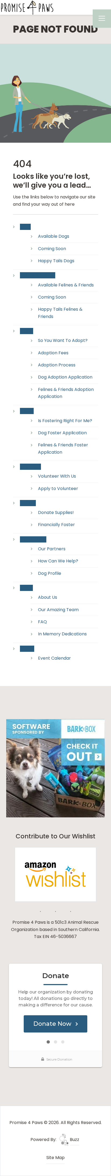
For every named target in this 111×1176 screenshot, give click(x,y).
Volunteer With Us (57, 476)
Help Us (28, 503)
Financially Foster (56, 525)
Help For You (33, 539)
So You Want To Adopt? (63, 340)
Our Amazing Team (58, 610)
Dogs (25, 227)
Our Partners (51, 549)
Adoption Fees (53, 353)
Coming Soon (52, 249)
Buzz (74, 1139)
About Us (47, 597)
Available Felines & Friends (66, 285)
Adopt (26, 331)
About (26, 588)
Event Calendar (54, 658)
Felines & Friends (37, 275)
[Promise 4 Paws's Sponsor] (55, 768)
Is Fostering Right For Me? (65, 421)
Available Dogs (53, 236)
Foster (27, 411)
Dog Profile (49, 573)
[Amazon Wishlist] (55, 874)
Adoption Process (56, 365)
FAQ (42, 622)
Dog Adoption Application (65, 377)
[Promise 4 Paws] (27, 7)
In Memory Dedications (62, 634)
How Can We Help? (58, 561)
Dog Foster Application (62, 433)
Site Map (55, 1157)
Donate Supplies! (56, 512)
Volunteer (30, 467)
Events (27, 649)
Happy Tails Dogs (56, 261)
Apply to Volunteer (58, 488)
